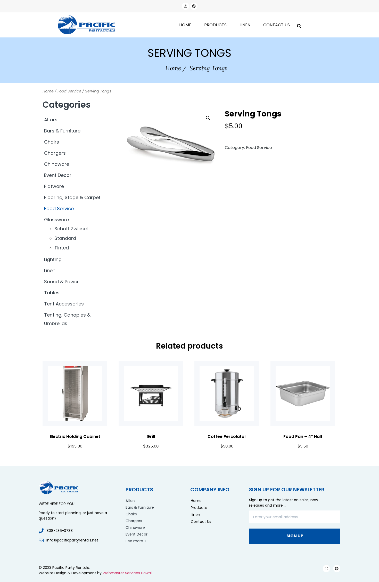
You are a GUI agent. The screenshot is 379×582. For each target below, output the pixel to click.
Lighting (53, 259)
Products (215, 25)
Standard (65, 238)
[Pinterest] (193, 6)
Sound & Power (61, 281)
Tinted (61, 248)
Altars (50, 119)
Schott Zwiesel (71, 228)
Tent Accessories (64, 304)
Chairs (51, 142)
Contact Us (276, 25)
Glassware (56, 219)
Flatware (54, 186)
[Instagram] (185, 6)
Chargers (55, 153)
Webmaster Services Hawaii (127, 573)
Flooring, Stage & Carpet (72, 197)
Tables (52, 292)
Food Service (69, 91)
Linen (245, 25)
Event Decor (57, 175)
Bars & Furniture (62, 131)
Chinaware (56, 164)
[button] (299, 25)
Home (185, 25)
